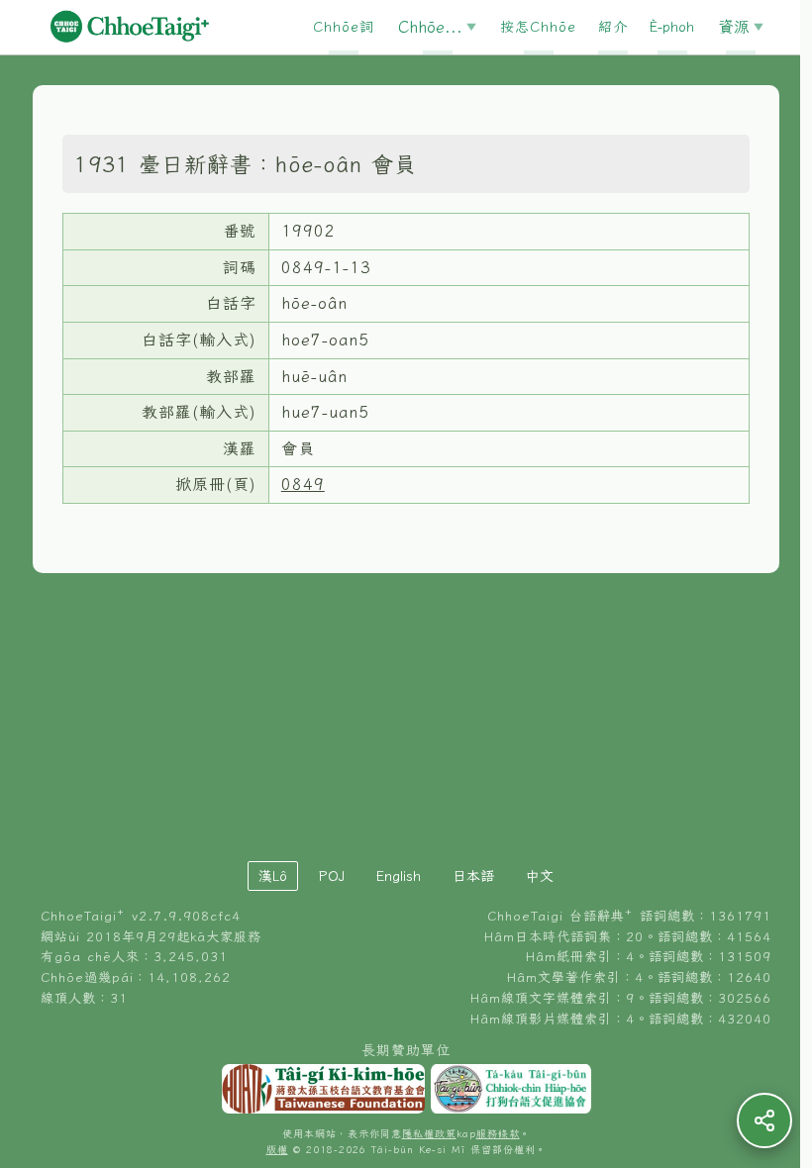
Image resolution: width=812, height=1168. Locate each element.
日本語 (473, 876)
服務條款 (498, 1133)
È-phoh (672, 27)
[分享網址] (764, 1120)
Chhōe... (430, 27)
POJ (332, 876)
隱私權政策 (429, 1133)
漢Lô (272, 876)
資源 (734, 27)
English (398, 876)
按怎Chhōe (538, 27)
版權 (277, 1149)
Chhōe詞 (343, 27)
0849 (303, 484)
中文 (540, 876)
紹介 (613, 27)
